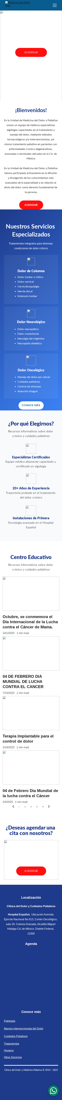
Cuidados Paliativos (16, 1036)
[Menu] (55, 5)
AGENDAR (31, 52)
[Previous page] (13, 807)
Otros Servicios (13, 1057)
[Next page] (49, 807)
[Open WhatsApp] (53, 1090)
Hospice (9, 1050)
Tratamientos (11, 1043)
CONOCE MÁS (31, 405)
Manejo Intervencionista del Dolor (23, 1028)
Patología (9, 1021)
